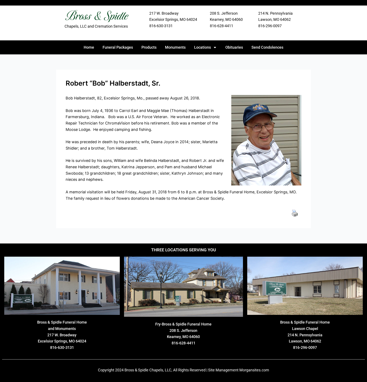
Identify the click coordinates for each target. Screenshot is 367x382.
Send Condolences (267, 47)
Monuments (175, 47)
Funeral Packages (118, 47)
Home (89, 47)
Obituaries (234, 47)
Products (149, 47)
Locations (202, 47)
